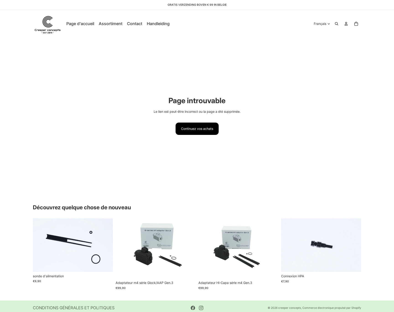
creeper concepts (289, 307)
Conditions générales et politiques (73, 307)
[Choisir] (106, 265)
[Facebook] (193, 308)
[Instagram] (201, 308)
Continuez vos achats (197, 129)
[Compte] (346, 24)
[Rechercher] (337, 24)
